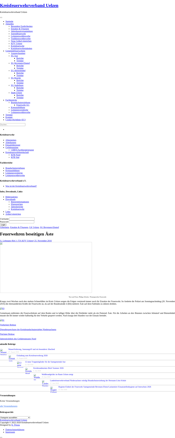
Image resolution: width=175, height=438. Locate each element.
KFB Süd (15, 157)
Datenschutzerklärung (14, 429)
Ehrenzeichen (17, 204)
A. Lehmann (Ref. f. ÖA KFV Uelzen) (17, 241)
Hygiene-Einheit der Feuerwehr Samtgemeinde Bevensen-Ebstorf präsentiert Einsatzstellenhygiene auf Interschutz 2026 (104, 387)
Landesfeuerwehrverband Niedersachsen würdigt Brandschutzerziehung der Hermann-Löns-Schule (88, 381)
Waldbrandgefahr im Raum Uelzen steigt (57, 374)
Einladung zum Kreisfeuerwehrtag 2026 (32, 356)
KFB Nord (15, 155)
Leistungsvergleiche (14, 173)
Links (7, 211)
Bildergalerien (11, 197)
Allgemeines (10, 140)
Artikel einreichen (13, 214)
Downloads (10, 199)
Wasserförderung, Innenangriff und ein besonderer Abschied (31, 349)
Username (4, 219)
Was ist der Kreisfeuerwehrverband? (21, 186)
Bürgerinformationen (20, 202)
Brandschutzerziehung (15, 168)
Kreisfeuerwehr (17, 209)
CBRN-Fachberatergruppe (22, 150)
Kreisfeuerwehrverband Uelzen (29, 5)
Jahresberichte (17, 207)
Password (4, 222)
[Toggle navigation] (1, 17)
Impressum (10, 432)
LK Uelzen (34, 227)
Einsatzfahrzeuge (12, 145)
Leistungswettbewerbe (15, 175)
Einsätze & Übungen (19, 227)
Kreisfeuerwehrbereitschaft (17, 152)
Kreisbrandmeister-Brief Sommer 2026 (49, 368)
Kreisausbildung (12, 170)
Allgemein (4, 227)
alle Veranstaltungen (8, 406)
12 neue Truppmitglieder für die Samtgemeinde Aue (45, 362)
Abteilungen (10, 142)
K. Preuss (15, 425)
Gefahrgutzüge (11, 147)
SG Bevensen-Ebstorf (49, 227)
